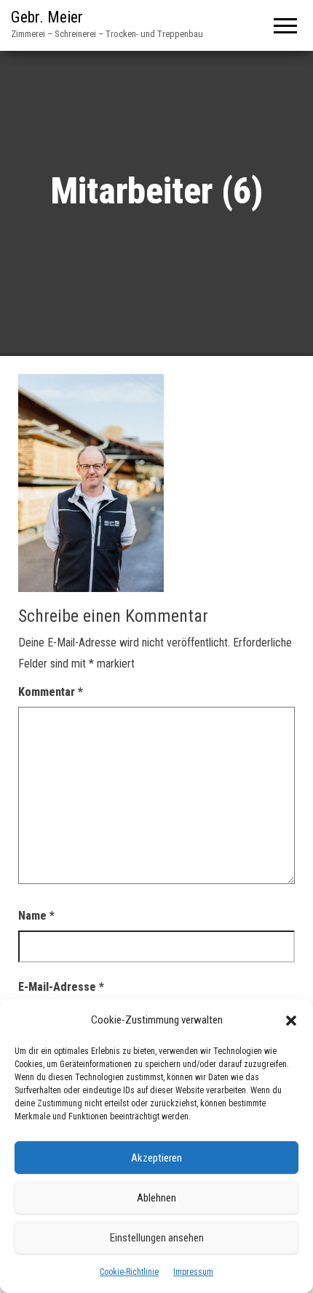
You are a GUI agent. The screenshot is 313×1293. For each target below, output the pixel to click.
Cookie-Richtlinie (129, 1272)
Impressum (193, 1272)
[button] (291, 1020)
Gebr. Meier (47, 17)
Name (36, 916)
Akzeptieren (156, 1157)
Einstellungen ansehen (157, 1237)
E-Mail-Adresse (61, 987)
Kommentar (50, 692)
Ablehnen (156, 1197)
